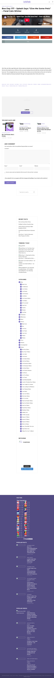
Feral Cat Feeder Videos (32, 658)
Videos (11, 6)
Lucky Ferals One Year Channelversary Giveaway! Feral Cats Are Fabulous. (32, 571)
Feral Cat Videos (5, 6)
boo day (12, 84)
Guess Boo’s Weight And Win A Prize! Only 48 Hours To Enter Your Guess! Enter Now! (32, 586)
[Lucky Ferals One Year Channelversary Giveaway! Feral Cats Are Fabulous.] (21, 569)
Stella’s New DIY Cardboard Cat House (31, 653)
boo (8, 84)
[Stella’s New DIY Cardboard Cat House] (21, 651)
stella (7, 85)
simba (39, 84)
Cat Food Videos (30, 623)
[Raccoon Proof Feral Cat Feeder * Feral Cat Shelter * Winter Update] (21, 661)
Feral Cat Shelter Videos (31, 638)
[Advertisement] (27, 56)
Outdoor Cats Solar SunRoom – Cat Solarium (32, 643)
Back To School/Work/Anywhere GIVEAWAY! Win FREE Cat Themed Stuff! (32, 549)
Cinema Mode (36, 32)
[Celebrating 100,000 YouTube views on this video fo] (31, 462)
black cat (4, 84)
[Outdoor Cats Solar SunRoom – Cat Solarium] (21, 640)
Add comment (18, 32)
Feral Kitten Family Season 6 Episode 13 (27, 231)
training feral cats (22, 85)
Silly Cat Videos (30, 649)
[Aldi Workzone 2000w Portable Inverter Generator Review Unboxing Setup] (21, 612)
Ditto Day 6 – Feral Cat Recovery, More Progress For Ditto (26, 235)
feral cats (30, 84)
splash (3, 85)
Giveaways (29, 545)
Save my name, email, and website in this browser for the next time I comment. (22, 172)
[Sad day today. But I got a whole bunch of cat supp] (23, 452)
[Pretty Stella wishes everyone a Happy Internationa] (23, 457)
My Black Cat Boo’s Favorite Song (25, 128)
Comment (6, 148)
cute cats (25, 84)
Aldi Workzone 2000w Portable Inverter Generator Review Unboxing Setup (32, 615)
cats (21, 84)
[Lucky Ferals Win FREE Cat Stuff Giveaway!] (21, 559)
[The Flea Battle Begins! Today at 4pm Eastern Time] (23, 447)
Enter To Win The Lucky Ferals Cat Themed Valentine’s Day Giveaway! (31, 598)
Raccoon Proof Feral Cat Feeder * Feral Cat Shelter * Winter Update (32, 667)
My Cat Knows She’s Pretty (8, 135)
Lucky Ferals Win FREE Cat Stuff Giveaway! (31, 560)
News (33, 545)
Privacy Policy (27, 676)
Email (20, 165)
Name (5, 165)
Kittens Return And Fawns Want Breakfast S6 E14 (44, 129)
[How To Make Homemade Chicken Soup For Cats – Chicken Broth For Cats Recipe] (21, 625)
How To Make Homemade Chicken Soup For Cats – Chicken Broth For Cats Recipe (32, 629)
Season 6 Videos (40, 126)
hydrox (35, 84)
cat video (17, 84)
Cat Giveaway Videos (31, 578)
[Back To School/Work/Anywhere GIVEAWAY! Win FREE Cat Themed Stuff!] (21, 547)
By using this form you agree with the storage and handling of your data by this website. (26, 178)
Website (36, 165)
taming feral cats (13, 85)
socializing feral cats (46, 84)
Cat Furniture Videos (31, 648)
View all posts (25, 112)
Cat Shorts (4, 132)
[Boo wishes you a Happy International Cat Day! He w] (31, 452)
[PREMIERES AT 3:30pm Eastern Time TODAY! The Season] (31, 447)
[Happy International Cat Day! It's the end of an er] (23, 462)
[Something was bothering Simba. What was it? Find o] (31, 457)
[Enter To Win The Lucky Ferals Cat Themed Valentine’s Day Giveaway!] (21, 596)
